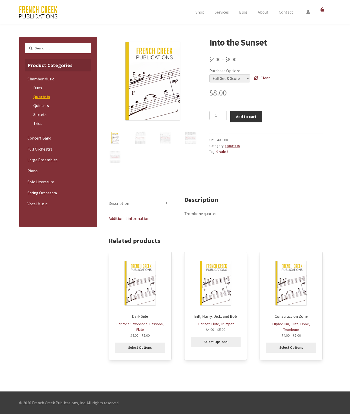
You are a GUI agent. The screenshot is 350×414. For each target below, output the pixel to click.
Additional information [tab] (129, 218)
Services (222, 12)
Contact (286, 12)
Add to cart (246, 116)
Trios (37, 123)
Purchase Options (225, 70)
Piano (32, 170)
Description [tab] (119, 203)
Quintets (41, 105)
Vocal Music (37, 203)
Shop (199, 12)
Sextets (40, 114)
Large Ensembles (42, 159)
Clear (265, 77)
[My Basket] (323, 9)
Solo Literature (40, 181)
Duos (37, 87)
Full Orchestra (40, 149)
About (263, 12)
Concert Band (39, 138)
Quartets (232, 145)
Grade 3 (222, 151)
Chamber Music (40, 78)
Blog (243, 12)
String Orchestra (42, 192)
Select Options (140, 347)
